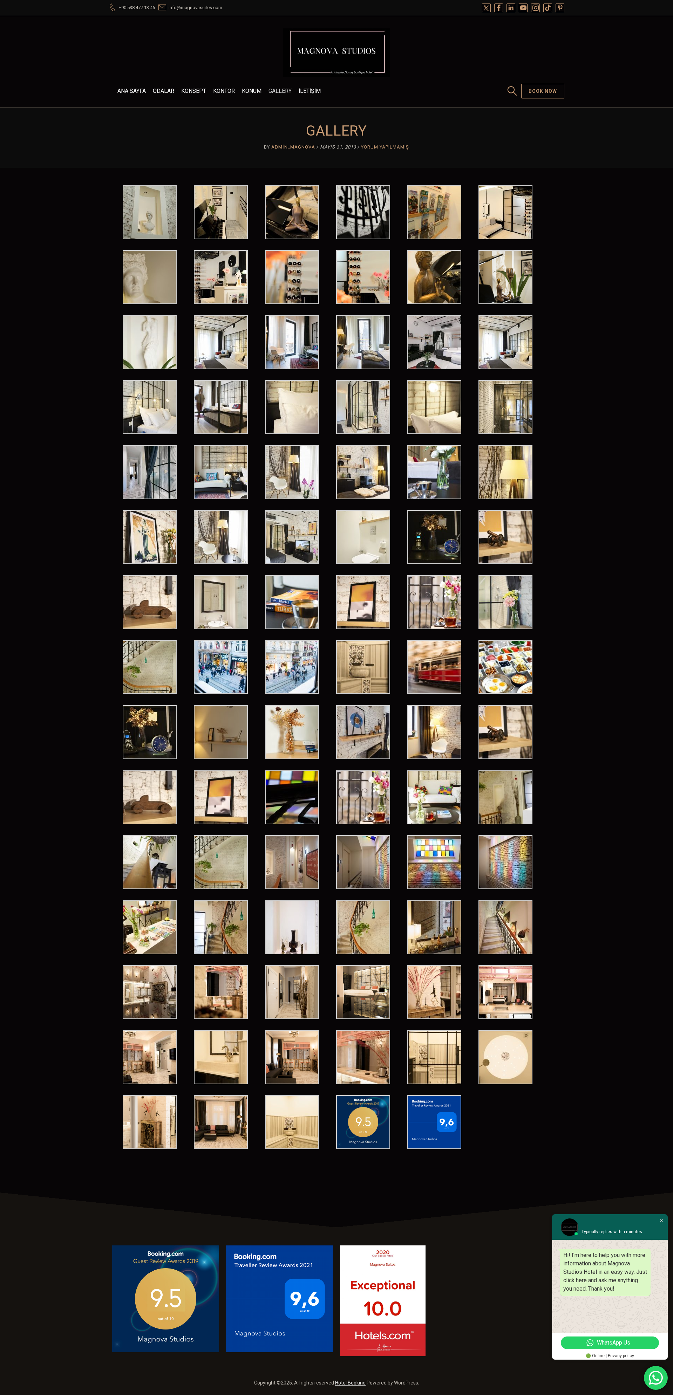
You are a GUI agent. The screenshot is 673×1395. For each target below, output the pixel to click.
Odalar (163, 91)
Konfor (224, 91)
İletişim (310, 91)
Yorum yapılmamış (385, 147)
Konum (251, 91)
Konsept (193, 91)
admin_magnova (293, 147)
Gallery (280, 91)
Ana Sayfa (131, 91)
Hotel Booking (350, 1383)
